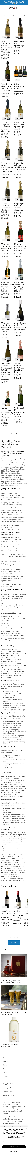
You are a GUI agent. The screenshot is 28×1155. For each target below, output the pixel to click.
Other (5, 1073)
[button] (4, 8)
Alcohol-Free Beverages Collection (11, 1045)
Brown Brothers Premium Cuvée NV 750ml (5, 208)
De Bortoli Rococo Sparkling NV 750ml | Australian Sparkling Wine (7, 370)
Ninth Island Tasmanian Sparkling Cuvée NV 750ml (19, 287)
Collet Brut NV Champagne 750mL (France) (19, 412)
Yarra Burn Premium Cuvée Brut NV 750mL (6, 247)
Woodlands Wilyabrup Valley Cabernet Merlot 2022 (6, 915)
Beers (5, 1065)
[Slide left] (10, 938)
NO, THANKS (14, 1151)
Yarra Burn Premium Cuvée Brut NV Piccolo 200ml (6, 327)
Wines (5, 1057)
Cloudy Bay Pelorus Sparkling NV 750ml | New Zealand (20, 167)
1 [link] (6, 433)
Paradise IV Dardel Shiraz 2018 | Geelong (18, 914)
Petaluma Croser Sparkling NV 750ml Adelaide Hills (7, 167)
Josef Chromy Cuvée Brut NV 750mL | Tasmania (7, 87)
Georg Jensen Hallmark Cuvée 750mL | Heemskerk (20, 326)
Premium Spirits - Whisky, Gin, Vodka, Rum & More (13, 981)
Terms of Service (9, 1095)
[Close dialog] (26, 1128)
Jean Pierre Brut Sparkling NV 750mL (20, 44)
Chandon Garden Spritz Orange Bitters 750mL (7, 287)
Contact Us (7, 1076)
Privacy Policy (8, 1088)
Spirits (5, 1061)
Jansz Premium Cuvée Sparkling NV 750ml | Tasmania (7, 46)
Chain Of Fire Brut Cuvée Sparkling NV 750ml (20, 126)
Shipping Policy (8, 1084)
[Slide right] (17, 938)
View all (14, 942)
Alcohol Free (7, 1069)
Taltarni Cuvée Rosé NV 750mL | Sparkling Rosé (19, 368)
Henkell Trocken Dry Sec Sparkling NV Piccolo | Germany (7, 412)
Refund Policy (8, 1092)
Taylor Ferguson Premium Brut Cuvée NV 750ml (6, 127)
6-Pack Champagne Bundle (19, 86)
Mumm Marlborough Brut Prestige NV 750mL (20, 247)
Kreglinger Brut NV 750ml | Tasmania (19, 207)
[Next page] (21, 434)
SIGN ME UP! (14, 1146)
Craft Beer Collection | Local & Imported (13, 1013)
